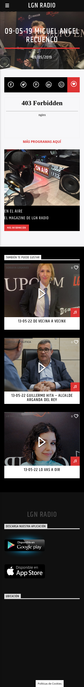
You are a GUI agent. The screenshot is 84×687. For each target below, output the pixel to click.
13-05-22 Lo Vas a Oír (42, 470)
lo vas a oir (14, 416)
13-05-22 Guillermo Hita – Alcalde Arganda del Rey (41, 397)
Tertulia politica (18, 342)
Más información (16, 228)
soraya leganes (17, 267)
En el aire (13, 211)
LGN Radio (42, 5)
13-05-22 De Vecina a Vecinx (42, 321)
